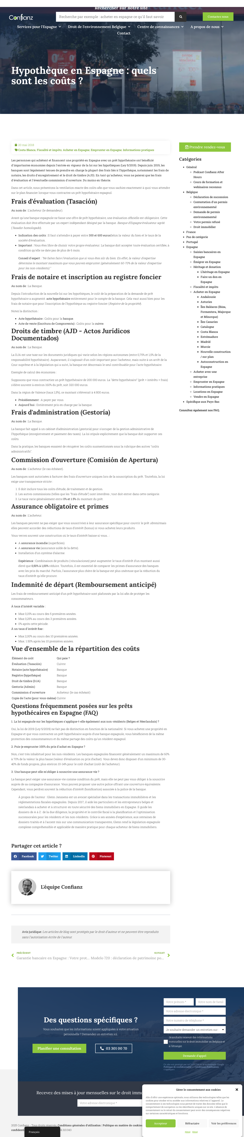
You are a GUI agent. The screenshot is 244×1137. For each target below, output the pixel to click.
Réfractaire (192, 1123)
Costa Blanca (27, 150)
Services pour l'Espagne (37, 26)
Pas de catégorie (197, 237)
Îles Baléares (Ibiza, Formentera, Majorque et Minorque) (216, 312)
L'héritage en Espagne (215, 272)
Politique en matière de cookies (123, 1125)
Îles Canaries (209, 322)
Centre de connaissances (158, 26)
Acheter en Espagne (76, 150)
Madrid (205, 342)
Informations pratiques (138, 150)
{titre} (187, 1131)
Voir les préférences (223, 1123)
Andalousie (208, 297)
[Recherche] (180, 17)
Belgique (192, 192)
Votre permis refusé (206, 222)
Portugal (192, 242)
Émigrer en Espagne (206, 262)
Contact (123, 33)
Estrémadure (209, 337)
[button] (237, 1089)
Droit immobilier (204, 227)
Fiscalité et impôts (49, 150)
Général (191, 167)
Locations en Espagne (208, 391)
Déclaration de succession (210, 197)
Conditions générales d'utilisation (79, 1125)
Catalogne (207, 327)
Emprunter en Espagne (106, 150)
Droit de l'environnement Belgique (97, 26)
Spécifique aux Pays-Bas (202, 401)
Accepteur (160, 1123)
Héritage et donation (207, 267)
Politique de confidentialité (177, 1067)
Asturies (206, 302)
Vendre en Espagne (206, 396)
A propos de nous (205, 26)
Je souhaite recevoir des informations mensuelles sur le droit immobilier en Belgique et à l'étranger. (197, 1042)
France (191, 232)
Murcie (205, 347)
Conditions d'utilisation (207, 1067)
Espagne (192, 247)
